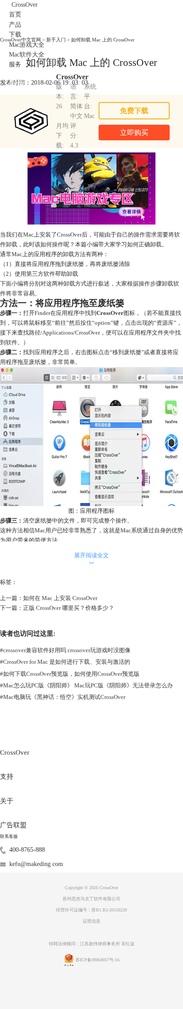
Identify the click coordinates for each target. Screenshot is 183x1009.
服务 (15, 64)
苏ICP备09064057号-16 (97, 959)
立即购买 (134, 132)
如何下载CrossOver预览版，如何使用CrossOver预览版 (69, 673)
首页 (15, 14)
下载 (15, 34)
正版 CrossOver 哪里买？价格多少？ (68, 608)
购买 (17, 82)
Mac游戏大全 (26, 44)
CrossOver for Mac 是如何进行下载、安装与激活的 (65, 661)
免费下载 (134, 110)
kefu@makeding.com (36, 864)
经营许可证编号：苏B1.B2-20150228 (91, 909)
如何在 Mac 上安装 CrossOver (60, 598)
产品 (15, 24)
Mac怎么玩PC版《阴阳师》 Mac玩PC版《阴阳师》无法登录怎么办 (86, 685)
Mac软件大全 (26, 54)
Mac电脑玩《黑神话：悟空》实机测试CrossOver (62, 697)
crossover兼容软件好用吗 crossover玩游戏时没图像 (65, 650)
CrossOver (25, 4)
